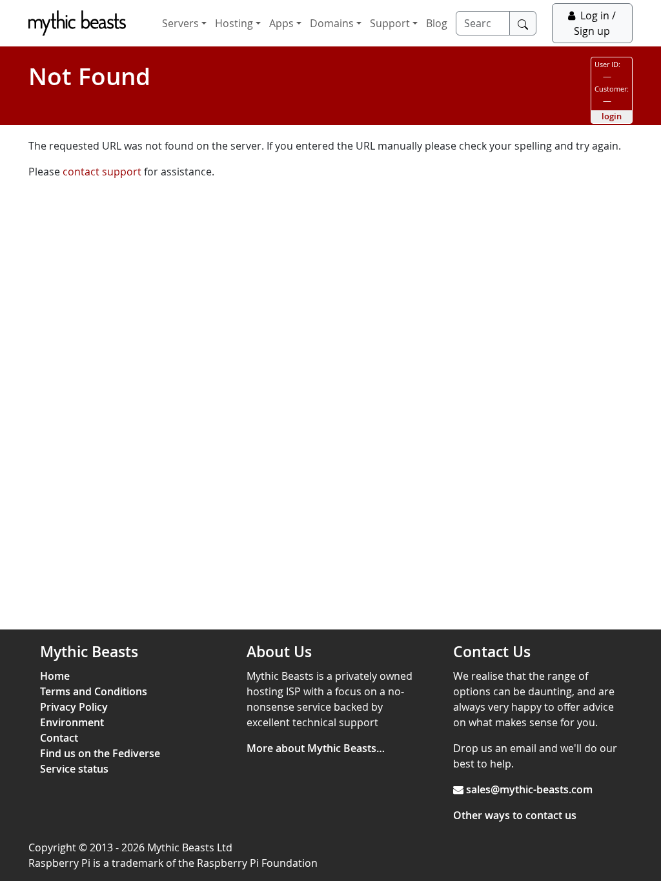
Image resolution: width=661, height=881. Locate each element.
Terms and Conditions (93, 691)
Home (55, 676)
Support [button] (390, 23)
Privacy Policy (74, 707)
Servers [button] (180, 23)
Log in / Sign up (595, 23)
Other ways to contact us (514, 815)
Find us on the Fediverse (100, 753)
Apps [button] (281, 23)
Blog (436, 23)
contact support (102, 171)
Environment (72, 722)
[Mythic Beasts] (77, 23)
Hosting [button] (234, 23)
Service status (74, 769)
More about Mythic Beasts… (316, 748)
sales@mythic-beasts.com (529, 789)
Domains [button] (332, 23)
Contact (59, 738)
